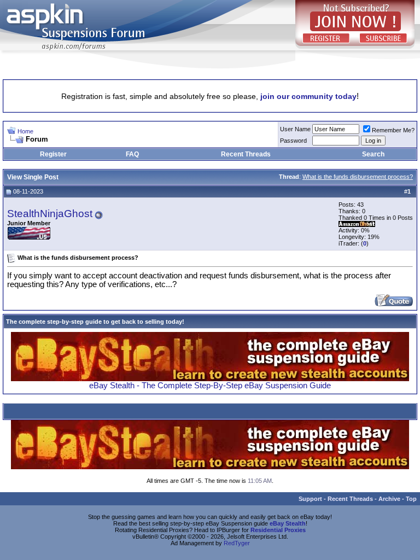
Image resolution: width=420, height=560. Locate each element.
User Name (295, 129)
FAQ (132, 154)
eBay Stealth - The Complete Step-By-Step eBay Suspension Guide (210, 385)
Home (25, 131)
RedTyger (237, 543)
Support (310, 498)
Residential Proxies (278, 530)
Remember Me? (393, 130)
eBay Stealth (288, 523)
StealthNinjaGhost (49, 213)
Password (293, 140)
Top (411, 498)
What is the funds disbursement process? (357, 176)
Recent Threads (246, 154)
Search (373, 154)
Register (53, 154)
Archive (389, 498)
